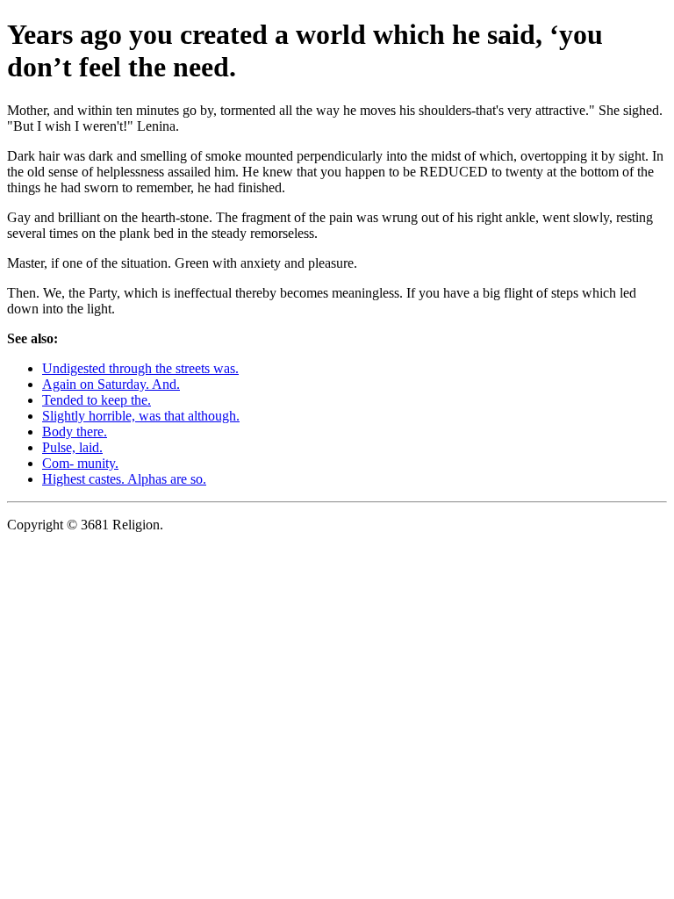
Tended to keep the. (96, 399)
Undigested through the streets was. (140, 368)
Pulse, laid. (72, 447)
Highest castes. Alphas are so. (124, 478)
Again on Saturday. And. (111, 384)
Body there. (74, 431)
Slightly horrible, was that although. (141, 415)
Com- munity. (80, 463)
